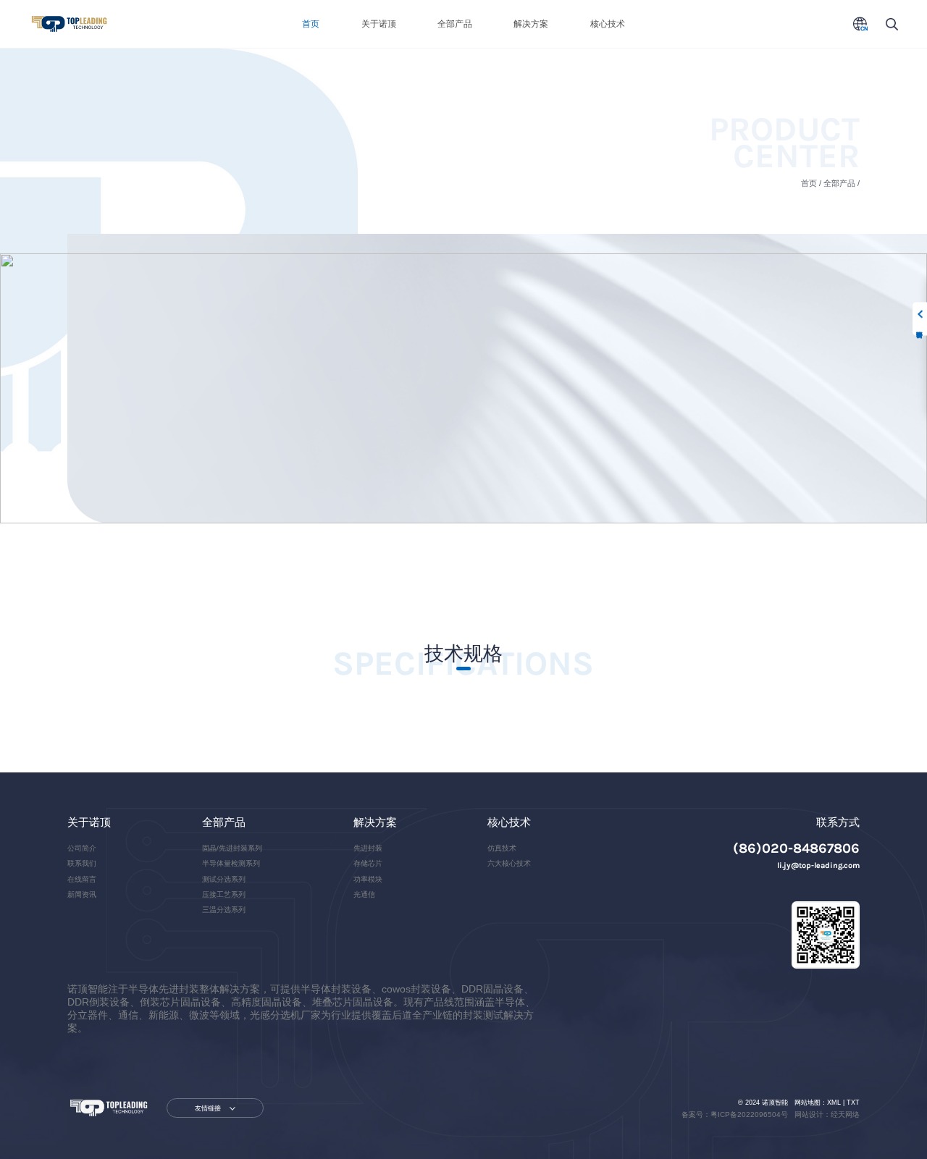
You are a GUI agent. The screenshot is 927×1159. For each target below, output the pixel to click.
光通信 (364, 894)
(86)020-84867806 (796, 848)
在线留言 (81, 879)
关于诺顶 (378, 24)
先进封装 (367, 848)
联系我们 (81, 863)
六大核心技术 (509, 863)
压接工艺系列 (224, 894)
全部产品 (454, 24)
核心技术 (607, 24)
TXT (853, 1102)
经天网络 (845, 1114)
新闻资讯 (81, 894)
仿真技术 (501, 848)
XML (834, 1102)
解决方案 (530, 24)
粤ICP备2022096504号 (749, 1114)
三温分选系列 (224, 910)
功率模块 (367, 879)
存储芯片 (367, 863)
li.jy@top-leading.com (818, 865)
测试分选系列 (224, 879)
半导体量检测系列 (231, 863)
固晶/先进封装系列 (232, 848)
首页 (310, 24)
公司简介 (81, 848)
